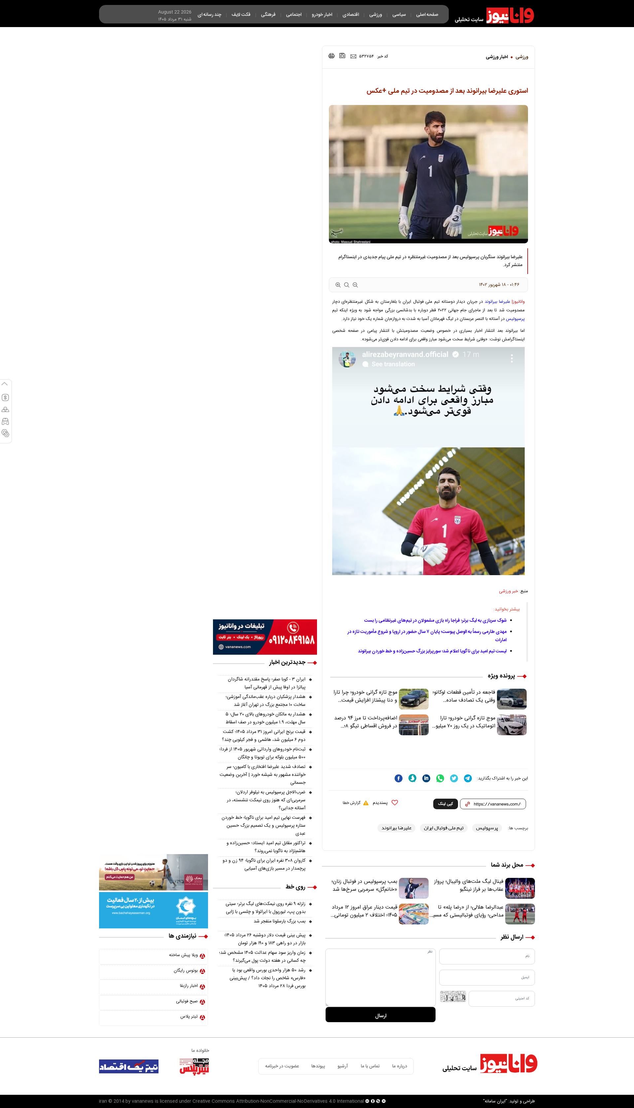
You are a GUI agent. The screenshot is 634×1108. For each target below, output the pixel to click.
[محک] (153, 872)
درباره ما (399, 1066)
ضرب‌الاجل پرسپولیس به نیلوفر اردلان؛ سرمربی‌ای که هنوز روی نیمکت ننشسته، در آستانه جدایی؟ (266, 800)
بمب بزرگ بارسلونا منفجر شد (279, 921)
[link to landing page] (491, 15)
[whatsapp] (440, 778)
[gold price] (5, 412)
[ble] (412, 778)
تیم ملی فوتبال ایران (444, 828)
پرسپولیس (515, 319)
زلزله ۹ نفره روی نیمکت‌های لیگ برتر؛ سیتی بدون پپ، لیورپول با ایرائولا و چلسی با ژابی (265, 908)
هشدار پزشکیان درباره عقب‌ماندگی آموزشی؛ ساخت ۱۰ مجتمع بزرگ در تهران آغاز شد (265, 701)
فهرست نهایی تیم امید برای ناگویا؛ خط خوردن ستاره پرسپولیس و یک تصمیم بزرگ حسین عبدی (263, 826)
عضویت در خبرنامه (282, 1066)
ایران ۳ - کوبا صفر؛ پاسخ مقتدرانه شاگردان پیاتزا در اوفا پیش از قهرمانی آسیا (266, 683)
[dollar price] (5, 400)
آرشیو (342, 1066)
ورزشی (521, 57)
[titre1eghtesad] (128, 1066)
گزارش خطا (351, 803)
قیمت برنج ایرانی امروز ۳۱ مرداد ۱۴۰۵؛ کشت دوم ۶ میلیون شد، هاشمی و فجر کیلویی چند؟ (263, 736)
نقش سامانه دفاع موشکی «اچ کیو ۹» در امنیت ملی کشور (569, 1087)
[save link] (342, 55)
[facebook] (399, 778)
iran (103, 1101)
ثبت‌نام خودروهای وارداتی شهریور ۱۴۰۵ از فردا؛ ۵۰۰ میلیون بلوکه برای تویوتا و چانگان (262, 753)
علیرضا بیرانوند (497, 301)
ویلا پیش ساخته (183, 955)
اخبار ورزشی (497, 57)
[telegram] (468, 778)
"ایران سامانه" (495, 1101)
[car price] (5, 424)
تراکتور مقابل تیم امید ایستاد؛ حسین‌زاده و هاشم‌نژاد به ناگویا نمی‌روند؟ (266, 847)
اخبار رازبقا (189, 985)
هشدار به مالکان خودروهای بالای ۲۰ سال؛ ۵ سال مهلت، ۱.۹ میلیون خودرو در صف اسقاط (265, 718)
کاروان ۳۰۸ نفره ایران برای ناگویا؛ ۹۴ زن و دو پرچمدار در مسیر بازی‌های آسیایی (264, 865)
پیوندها (318, 1066)
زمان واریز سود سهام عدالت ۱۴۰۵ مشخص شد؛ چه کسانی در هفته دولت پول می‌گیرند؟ (262, 957)
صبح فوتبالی (187, 1001)
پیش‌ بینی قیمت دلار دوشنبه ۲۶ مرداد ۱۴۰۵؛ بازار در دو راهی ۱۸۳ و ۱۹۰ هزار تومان (264, 939)
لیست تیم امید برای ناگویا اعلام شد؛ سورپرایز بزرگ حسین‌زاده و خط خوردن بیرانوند (432, 651)
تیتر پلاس (189, 1016)
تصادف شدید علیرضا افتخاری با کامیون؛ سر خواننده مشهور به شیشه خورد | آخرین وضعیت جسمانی (262, 775)
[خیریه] (153, 910)
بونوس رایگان (186, 970)
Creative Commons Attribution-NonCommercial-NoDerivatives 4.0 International (278, 1101)
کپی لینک (445, 804)
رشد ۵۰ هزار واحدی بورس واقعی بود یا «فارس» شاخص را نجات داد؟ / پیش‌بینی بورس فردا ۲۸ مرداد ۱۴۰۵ (267, 978)
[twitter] (454, 778)
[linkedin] (426, 778)
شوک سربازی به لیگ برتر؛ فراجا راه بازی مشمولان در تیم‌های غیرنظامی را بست (435, 621)
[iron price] (5, 436)
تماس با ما (370, 1066)
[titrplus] (194, 1066)
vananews (143, 1101)
